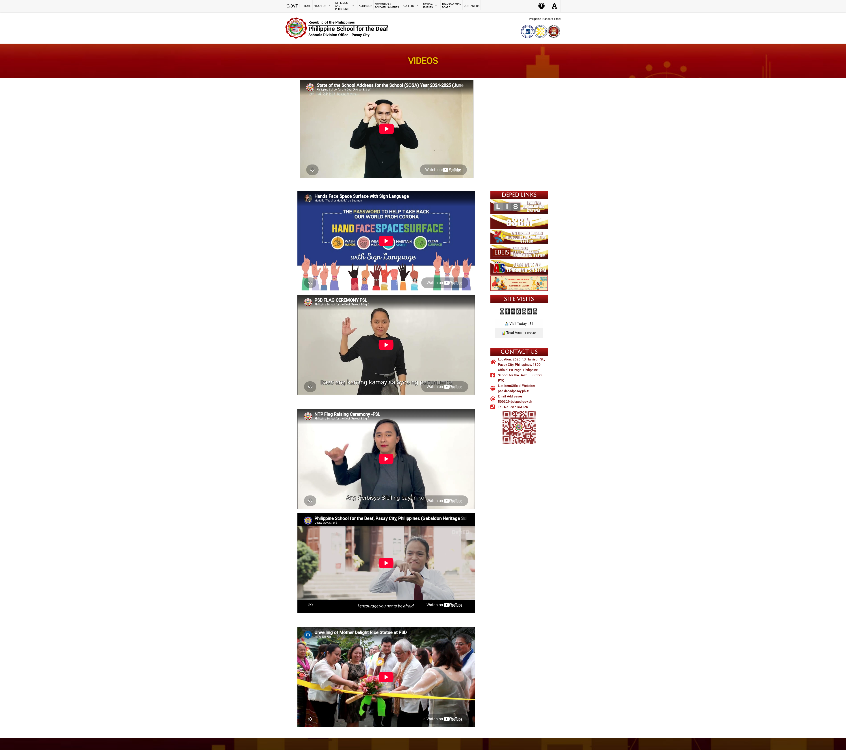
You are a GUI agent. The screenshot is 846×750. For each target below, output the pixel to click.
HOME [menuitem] (307, 5)
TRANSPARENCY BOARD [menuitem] (451, 5)
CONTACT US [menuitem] (471, 5)
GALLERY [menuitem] (408, 5)
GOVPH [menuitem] (294, 5)
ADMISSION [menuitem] (365, 5)
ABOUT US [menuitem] (320, 5)
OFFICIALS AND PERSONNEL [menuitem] (342, 5)
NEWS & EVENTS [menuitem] (428, 5)
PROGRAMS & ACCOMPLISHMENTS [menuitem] (387, 5)
